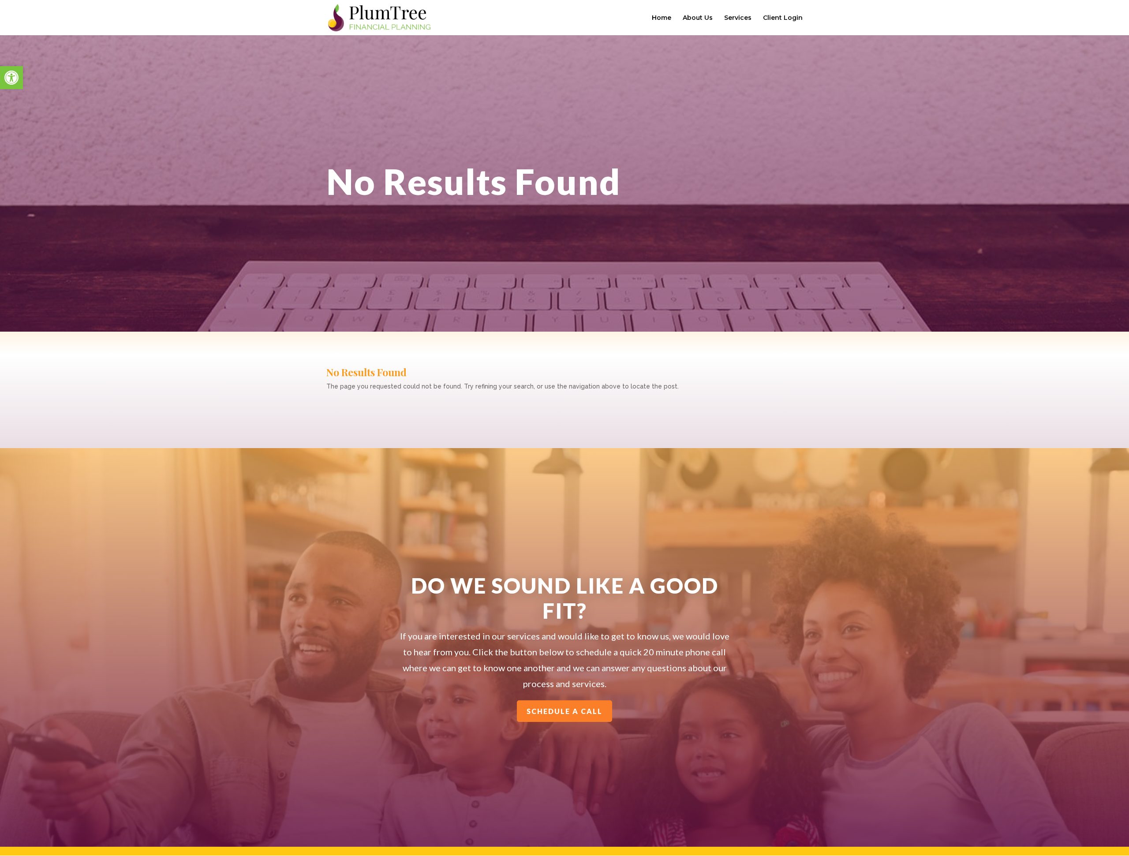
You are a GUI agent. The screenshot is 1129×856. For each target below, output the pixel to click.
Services (737, 18)
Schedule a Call (564, 711)
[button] (11, 77)
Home (661, 18)
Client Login (783, 18)
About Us (698, 18)
